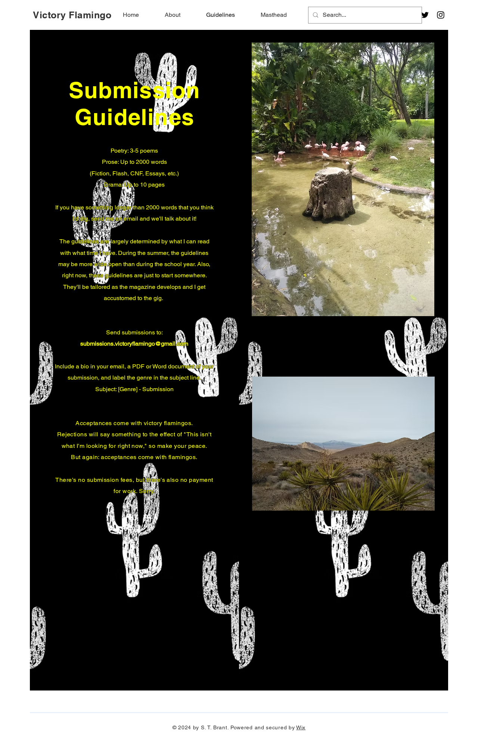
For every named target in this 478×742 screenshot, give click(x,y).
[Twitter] (425, 15)
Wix (300, 727)
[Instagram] (441, 15)
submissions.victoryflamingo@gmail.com (134, 343)
